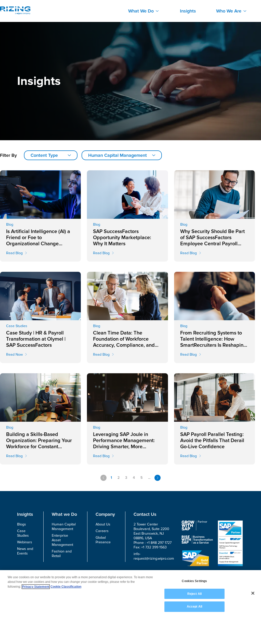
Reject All (194, 594)
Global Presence (103, 539)
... (149, 477)
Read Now (14, 354)
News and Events (25, 551)
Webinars (24, 542)
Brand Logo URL (15, 10)
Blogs (21, 524)
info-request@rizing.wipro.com (154, 556)
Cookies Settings (194, 581)
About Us (103, 524)
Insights (188, 11)
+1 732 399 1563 (154, 547)
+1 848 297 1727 (159, 543)
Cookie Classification (65, 586)
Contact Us (145, 514)
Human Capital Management (64, 526)
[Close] (252, 593)
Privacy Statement (35, 586)
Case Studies (23, 533)
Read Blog (14, 253)
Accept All (194, 606)
